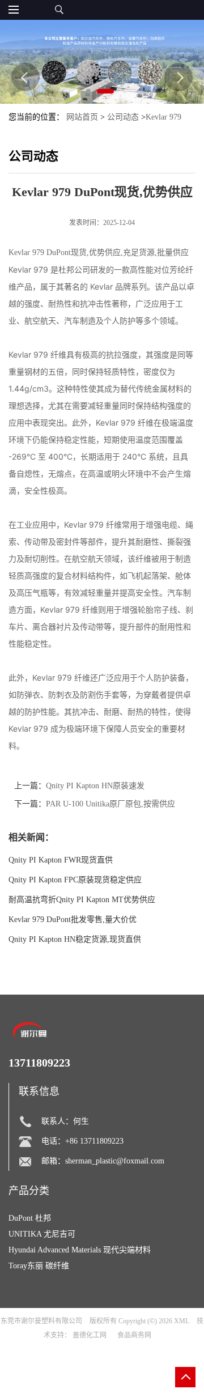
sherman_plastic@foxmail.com (114, 1161)
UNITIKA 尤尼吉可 (41, 1234)
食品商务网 (134, 1335)
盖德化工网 (90, 1335)
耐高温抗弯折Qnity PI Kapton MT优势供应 (81, 899)
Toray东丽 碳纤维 (38, 1266)
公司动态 (123, 117)
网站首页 (82, 117)
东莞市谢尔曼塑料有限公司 (41, 1321)
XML (181, 1321)
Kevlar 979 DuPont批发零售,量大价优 (72, 919)
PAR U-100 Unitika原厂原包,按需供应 (110, 804)
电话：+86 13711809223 (82, 1141)
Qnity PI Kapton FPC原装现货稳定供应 (75, 880)
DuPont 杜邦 (29, 1218)
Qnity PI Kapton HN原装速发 (95, 786)
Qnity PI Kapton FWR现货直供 (60, 860)
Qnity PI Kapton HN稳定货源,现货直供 (74, 939)
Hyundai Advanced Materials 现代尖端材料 (79, 1250)
